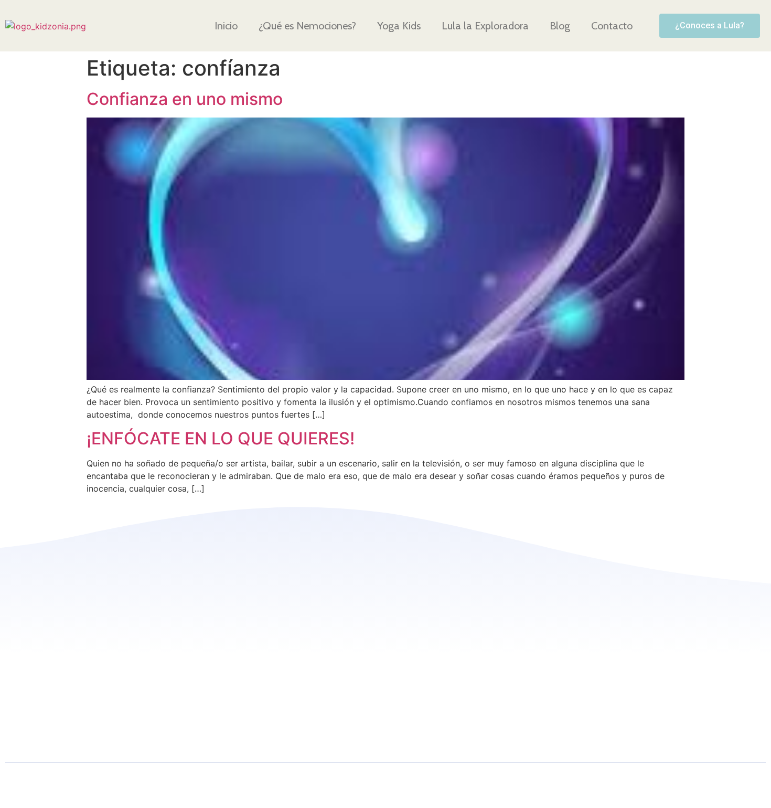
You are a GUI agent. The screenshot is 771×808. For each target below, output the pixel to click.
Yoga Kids (399, 25)
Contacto (612, 25)
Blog (560, 25)
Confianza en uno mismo (185, 99)
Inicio (226, 25)
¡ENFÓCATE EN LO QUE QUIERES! (221, 438)
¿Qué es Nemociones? (307, 25)
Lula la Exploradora (485, 25)
